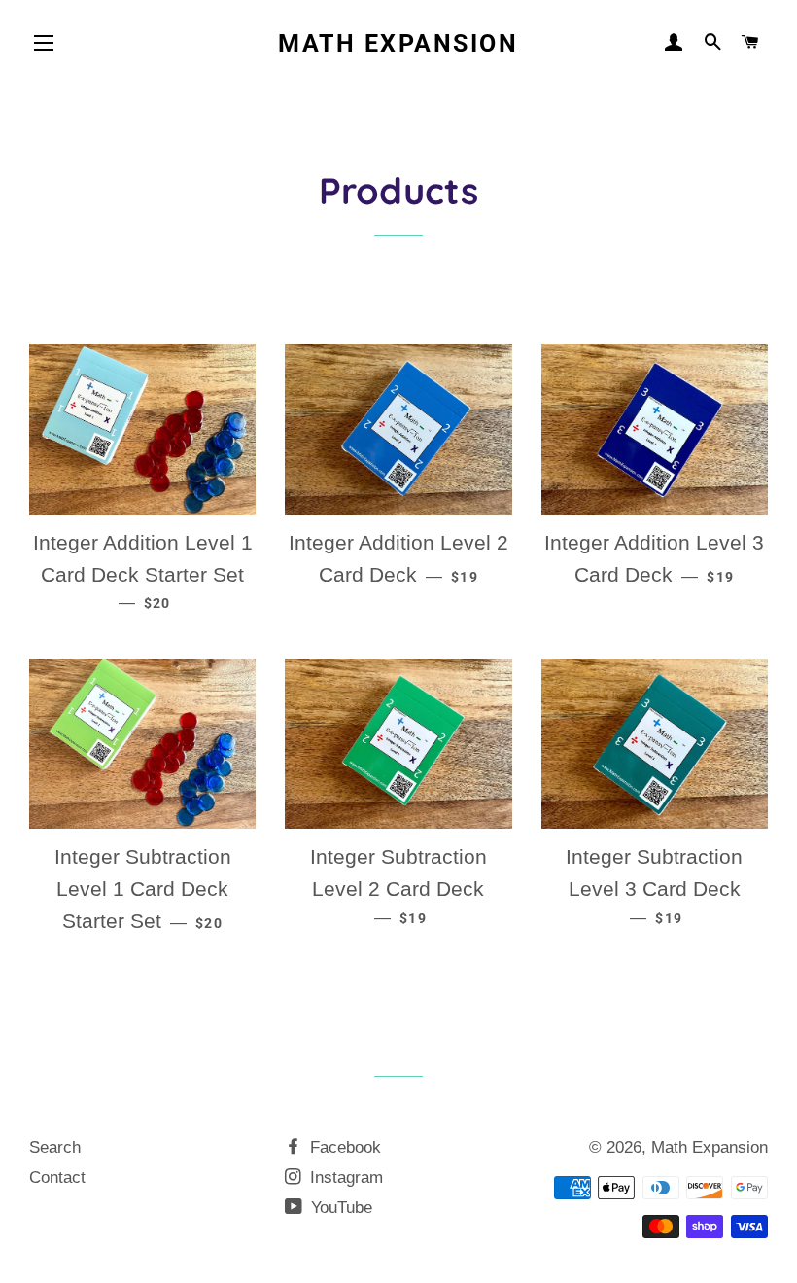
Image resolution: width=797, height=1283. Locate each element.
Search (55, 1147)
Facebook (343, 1147)
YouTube (339, 1207)
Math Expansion (398, 43)
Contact (57, 1177)
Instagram (344, 1177)
